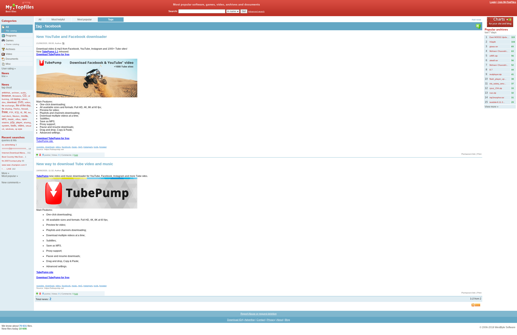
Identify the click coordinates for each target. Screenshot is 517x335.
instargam (87, 147)
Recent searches (13, 137)
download (11, 102)
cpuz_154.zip (496, 88)
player (19, 122)
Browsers (17, 96)
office (17, 119)
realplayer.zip (496, 74)
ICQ (17, 112)
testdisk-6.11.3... (497, 102)
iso (29, 112)
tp (63, 43)
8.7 (491, 70)
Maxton (16, 116)
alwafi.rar (494, 60)
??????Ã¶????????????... (15, 149)
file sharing (7, 109)
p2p (12, 122)
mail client (6, 116)
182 (13, 169)
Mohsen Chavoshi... (499, 51)
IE (21, 112)
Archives (10, 49)
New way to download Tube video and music (74, 164)
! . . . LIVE (6, 169)
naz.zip (493, 93)
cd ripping (15, 99)
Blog (287, 319)
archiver (15, 93)
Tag (39, 26)
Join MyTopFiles (507, 2)
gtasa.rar (494, 46)
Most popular (9, 176)
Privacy (271, 319)
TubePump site (45, 141)
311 (29, 153)
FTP (11, 112)
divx (3, 102)
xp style (18, 129)
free (5, 112)
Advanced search (256, 11)
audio (23, 93)
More (4, 173)
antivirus (6, 92)
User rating (8, 68)
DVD (20, 102)
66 (22, 161)
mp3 (80, 147)
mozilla (24, 116)
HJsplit (493, 42)
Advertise (250, 319)
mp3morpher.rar (497, 97)
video (21, 125)
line (4, 76)
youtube (40, 147)
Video (9, 54)
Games (10, 40)
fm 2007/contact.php (11, 161)
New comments (10, 182)
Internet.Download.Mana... (14, 153)
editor (27, 102)
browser (6, 95)
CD (24, 95)
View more (490, 106)
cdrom (24, 99)
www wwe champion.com (13, 165)
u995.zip (494, 56)
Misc (8, 64)
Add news (476, 20)
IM (25, 112)
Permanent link (468, 154)
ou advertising (8, 145)
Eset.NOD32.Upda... (499, 37)
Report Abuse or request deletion (259, 313)
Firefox (17, 109)
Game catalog (12, 44)
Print (479, 154)
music (11, 119)
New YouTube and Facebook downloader (71, 37)
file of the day (23, 105)
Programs (11, 35)
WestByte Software (505, 327)
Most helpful (58, 19)
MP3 (4, 119)
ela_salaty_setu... (498, 83)
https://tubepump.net (54, 149)
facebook (66, 147)
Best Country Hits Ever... (13, 157)
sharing (27, 122)
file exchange (8, 105)
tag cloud (7, 87)
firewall (24, 109)
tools (13, 125)
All (7, 27)
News (5, 73)
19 (29, 149)
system (5, 125)
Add (76, 155)
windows (10, 129)
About (280, 319)
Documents (12, 58)
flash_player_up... (498, 79)
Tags (110, 19)
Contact (261, 319)
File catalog (11, 31)
